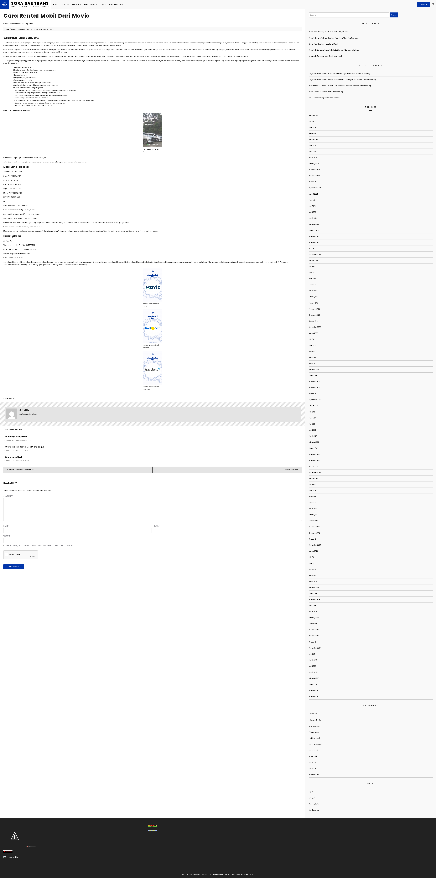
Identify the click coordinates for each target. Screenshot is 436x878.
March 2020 (313, 509)
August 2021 (313, 406)
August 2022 (313, 333)
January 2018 (313, 624)
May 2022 (312, 351)
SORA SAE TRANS (30, 3)
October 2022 (313, 321)
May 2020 (312, 497)
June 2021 (312, 418)
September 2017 (315, 648)
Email (157, 526)
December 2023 (314, 236)
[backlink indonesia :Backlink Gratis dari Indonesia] (152, 831)
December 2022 (314, 309)
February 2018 (314, 618)
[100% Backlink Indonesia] (7, 852)
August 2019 (313, 551)
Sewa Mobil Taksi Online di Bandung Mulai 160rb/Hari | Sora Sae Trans (334, 38)
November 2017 (314, 636)
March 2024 (313, 218)
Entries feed (313, 798)
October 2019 (313, 539)
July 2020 (312, 484)
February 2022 (314, 369)
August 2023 (313, 260)
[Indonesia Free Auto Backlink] (11, 857)
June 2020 (312, 490)
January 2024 (313, 230)
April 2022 (312, 357)
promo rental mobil (315, 744)
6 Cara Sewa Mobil (13, 457)
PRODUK (75, 4)
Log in (311, 792)
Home (55, 4)
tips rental (312, 762)
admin (30, 24)
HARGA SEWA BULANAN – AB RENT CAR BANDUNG (327, 86)
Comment (8, 496)
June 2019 (312, 563)
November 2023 (314, 242)
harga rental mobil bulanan (330, 98)
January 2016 (313, 684)
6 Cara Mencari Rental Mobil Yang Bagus (24, 447)
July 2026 (312, 121)
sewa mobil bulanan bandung (332, 92)
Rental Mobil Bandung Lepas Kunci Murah (323, 44)
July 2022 (312, 339)
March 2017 (313, 660)
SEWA (102, 4)
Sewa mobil (313, 756)
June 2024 (312, 200)
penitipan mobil (314, 738)
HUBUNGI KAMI (115, 4)
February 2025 (314, 164)
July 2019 (312, 557)
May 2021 (312, 424)
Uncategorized (9, 399)
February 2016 (314, 678)
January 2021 (313, 448)
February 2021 (314, 442)
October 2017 (313, 642)
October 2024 (313, 182)
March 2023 (313, 291)
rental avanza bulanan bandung (358, 73)
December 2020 (314, 454)
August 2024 (313, 194)
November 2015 (314, 696)
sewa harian (53, 231)
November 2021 (314, 388)
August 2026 (313, 115)
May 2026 (312, 133)
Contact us (423, 5)
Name (6, 526)
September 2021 (315, 400)
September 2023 (315, 254)
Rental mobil (313, 750)
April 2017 (312, 654)
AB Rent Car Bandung (22, 222)
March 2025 (313, 158)
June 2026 (312, 127)
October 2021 (313, 394)
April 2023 (312, 285)
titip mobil (312, 768)
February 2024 (314, 224)
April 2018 (312, 605)
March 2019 (313, 581)
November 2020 (314, 460)
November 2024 (314, 176)
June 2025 (312, 145)
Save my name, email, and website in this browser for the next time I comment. (39, 546)
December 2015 (314, 690)
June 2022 (312, 345)
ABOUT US (65, 4)
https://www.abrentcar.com (20, 254)
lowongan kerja (314, 726)
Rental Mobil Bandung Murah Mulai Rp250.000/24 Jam (328, 32)
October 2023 (313, 248)
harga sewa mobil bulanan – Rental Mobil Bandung (327, 73)
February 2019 (314, 587)
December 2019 (314, 527)
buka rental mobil (315, 720)
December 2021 (314, 382)
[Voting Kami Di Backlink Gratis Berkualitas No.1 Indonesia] (14, 847)
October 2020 (313, 466)
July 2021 (312, 412)
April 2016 (312, 666)
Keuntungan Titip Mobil (16, 436)
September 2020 (315, 472)
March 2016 (313, 672)
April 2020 (312, 503)
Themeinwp (249, 874)
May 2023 (312, 279)
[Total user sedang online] (31, 847)
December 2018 (314, 599)
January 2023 (313, 303)
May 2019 (312, 569)
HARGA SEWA (89, 4)
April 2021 (312, 430)
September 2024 (315, 188)
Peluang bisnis (314, 732)
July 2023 (312, 266)
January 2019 (313, 593)
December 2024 (314, 170)
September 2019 (315, 545)
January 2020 (313, 521)
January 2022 (313, 375)
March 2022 (313, 363)
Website (6, 536)
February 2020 (314, 515)
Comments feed (314, 804)
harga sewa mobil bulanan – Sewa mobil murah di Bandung (330, 79)
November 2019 (314, 533)
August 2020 (313, 478)
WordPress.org (314, 810)
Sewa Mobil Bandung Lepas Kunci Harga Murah (325, 56)
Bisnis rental (313, 714)
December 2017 (314, 630)
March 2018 (313, 612)
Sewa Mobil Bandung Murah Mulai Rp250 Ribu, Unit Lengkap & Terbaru (334, 50)
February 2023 (314, 297)
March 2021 (313, 436)
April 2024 (312, 212)
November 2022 (314, 315)
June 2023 (312, 273)
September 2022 (315, 327)
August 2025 (313, 139)
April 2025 (312, 151)
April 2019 (312, 575)
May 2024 (312, 206)
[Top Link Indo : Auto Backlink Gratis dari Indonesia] (152, 826)
